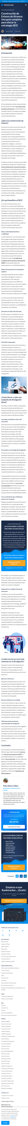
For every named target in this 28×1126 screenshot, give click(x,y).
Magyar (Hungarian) (6, 1066)
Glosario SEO (4, 978)
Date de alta (4, 1008)
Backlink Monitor (5, 954)
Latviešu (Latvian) (6, 1073)
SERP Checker (5, 946)
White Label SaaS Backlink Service (10, 968)
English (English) (5, 1021)
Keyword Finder (5, 944)
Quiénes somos (5, 1098)
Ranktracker (7, 5)
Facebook (2, 930)
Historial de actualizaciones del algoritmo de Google (13, 988)
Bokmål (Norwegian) (6, 1088)
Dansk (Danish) (5, 1056)
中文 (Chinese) (5, 1048)
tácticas (22, 752)
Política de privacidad (7, 998)
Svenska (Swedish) (6, 1043)
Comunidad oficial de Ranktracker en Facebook (16, 930)
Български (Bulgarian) (7, 1051)
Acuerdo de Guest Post (7, 985)
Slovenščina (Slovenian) (7, 1081)
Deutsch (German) (6, 1024)
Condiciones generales (7, 996)
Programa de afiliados (7, 973)
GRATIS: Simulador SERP (8, 961)
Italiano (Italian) (5, 1031)
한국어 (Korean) (5, 1086)
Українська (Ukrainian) (7, 1083)
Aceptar (5, 1122)
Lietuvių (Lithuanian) (6, 1071)
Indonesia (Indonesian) (7, 1068)
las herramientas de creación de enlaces (13, 167)
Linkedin (2, 934)
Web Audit (4, 949)
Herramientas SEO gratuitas (8, 983)
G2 (9, 934)
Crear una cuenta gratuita (14, 563)
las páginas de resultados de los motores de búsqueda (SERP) (13, 260)
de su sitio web (10, 759)
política (13, 1117)
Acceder (3, 1005)
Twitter (22, 930)
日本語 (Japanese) (6, 1034)
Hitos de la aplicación (7, 1012)
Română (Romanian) (6, 1076)
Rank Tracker (4, 941)
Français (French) (5, 1029)
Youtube (9, 930)
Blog (2, 975)
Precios (3, 1010)
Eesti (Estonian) (5, 1061)
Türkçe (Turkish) (5, 1046)
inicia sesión (10, 567)
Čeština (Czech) (5, 1053)
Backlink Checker (5, 951)
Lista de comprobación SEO (8, 956)
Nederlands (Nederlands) (8, 1036)
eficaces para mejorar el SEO (12, 754)
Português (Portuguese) (7, 1041)
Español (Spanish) (6, 1026)
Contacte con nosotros (7, 1095)
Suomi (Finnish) (5, 1063)
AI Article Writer (5, 959)
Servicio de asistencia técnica (9, 1015)
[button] (26, 4)
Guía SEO (3, 980)
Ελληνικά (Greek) (6, 1058)
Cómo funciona (5, 970)
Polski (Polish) (5, 1038)
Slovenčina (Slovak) (6, 1078)
